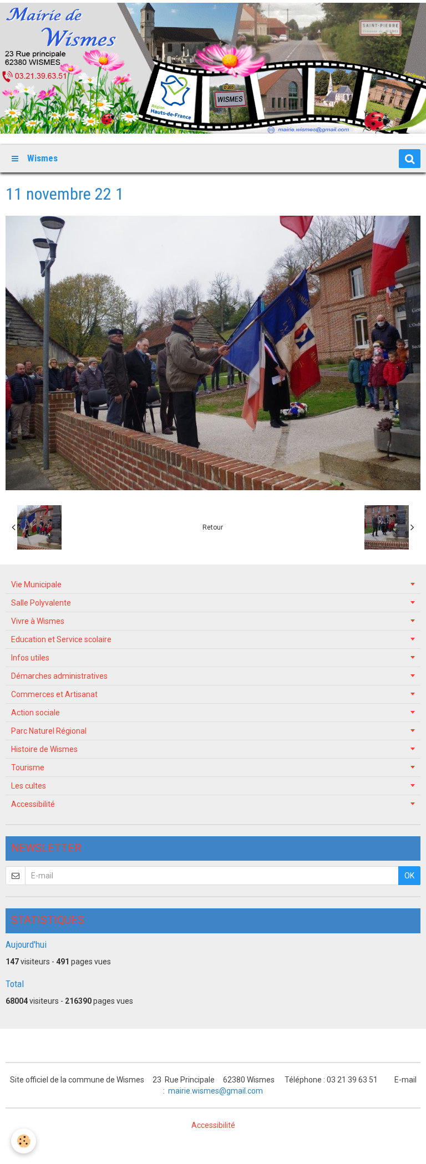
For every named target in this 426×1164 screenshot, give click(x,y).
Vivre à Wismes (37, 621)
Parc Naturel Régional (49, 730)
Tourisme (27, 767)
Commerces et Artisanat (54, 694)
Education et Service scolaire (61, 639)
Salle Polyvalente (41, 602)
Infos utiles (30, 657)
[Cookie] (23, 1141)
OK (409, 875)
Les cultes (28, 785)
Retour (212, 527)
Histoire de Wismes (44, 749)
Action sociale (35, 712)
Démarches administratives (59, 676)
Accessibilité (33, 804)
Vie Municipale (36, 584)
